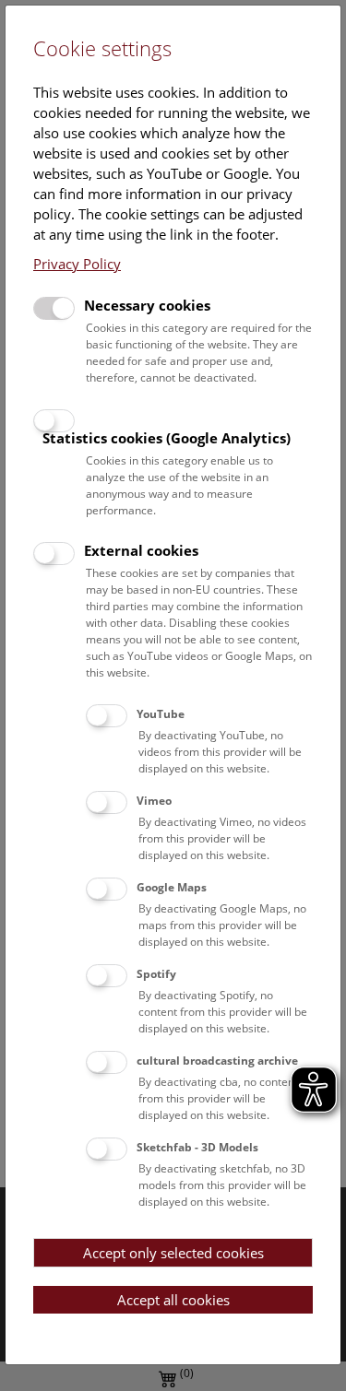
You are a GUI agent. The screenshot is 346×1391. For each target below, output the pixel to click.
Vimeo (154, 800)
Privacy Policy (77, 263)
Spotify (156, 974)
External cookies (141, 550)
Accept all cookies (173, 1300)
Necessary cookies (147, 305)
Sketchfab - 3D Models (197, 1147)
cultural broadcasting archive (217, 1060)
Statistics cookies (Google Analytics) (166, 438)
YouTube (161, 714)
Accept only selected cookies (173, 1253)
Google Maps (172, 887)
